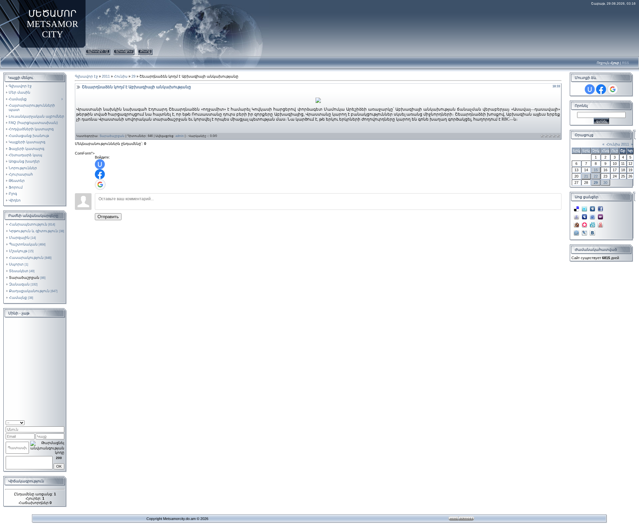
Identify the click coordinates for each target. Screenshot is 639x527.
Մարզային (19, 238)
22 (596, 176)
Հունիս (120, 76)
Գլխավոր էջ (98, 51)
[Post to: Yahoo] (600, 215)
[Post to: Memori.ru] (584, 223)
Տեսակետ (18, 271)
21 (586, 176)
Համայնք (18, 297)
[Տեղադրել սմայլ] (62, 422)
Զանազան (19, 284)
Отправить (108, 216)
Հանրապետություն (28, 224)
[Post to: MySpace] (584, 215)
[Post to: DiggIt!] (592, 207)
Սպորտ (16, 264)
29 (133, 76)
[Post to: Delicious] (576, 207)
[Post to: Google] (576, 215)
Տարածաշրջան (24, 277)
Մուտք (145, 51)
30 (605, 183)
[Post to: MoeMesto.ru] (592, 223)
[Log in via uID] (100, 164)
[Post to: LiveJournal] (584, 231)
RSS (625, 63)
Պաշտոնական (23, 244)
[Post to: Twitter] (584, 207)
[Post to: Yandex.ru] (600, 223)
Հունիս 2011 (617, 144)
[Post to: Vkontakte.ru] (592, 231)
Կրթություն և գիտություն (33, 231)
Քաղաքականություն (29, 291)
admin (179, 136)
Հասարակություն (26, 258)
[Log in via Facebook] (100, 174)
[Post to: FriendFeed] (592, 215)
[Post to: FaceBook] (600, 207)
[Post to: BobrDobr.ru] (576, 223)
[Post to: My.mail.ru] (576, 231)
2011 (106, 76)
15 (596, 170)
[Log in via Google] (100, 184)
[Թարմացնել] (56, 422)
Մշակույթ (18, 251)
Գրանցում (123, 51)
